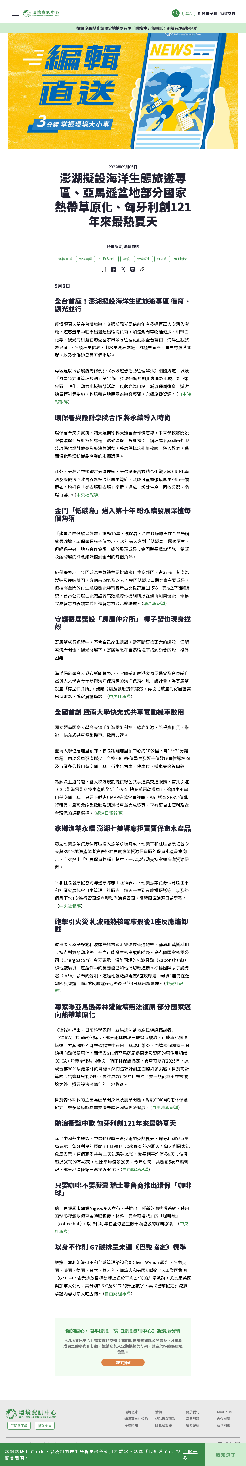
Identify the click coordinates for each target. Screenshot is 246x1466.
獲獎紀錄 (192, 1425)
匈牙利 (162, 258)
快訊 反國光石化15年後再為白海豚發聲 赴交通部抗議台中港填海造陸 (159, 28)
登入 (188, 13)
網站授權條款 (165, 1418)
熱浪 (126, 258)
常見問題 (192, 1418)
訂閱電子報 (207, 13)
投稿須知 (131, 1425)
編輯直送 (131, 246)
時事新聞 (114, 246)
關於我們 (192, 1411)
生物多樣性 (107, 258)
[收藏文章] (103, 269)
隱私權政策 (163, 1425)
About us (224, 1411)
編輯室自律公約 (136, 1418)
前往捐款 (123, 1362)
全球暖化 (143, 258)
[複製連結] (142, 269)
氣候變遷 (85, 258)
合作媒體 (223, 1418)
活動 (158, 1411)
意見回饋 (223, 1425)
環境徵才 (131, 1411)
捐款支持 (227, 13)
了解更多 (190, 1454)
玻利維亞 (181, 258)
